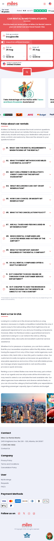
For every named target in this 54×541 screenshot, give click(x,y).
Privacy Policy (6, 460)
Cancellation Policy (9, 467)
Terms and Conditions (10, 464)
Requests (5, 483)
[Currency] (44, 4)
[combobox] (28, 36)
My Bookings (6, 479)
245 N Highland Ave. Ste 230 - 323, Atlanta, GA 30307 (22, 441)
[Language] (50, 3)
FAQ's (3, 486)
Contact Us (5, 448)
